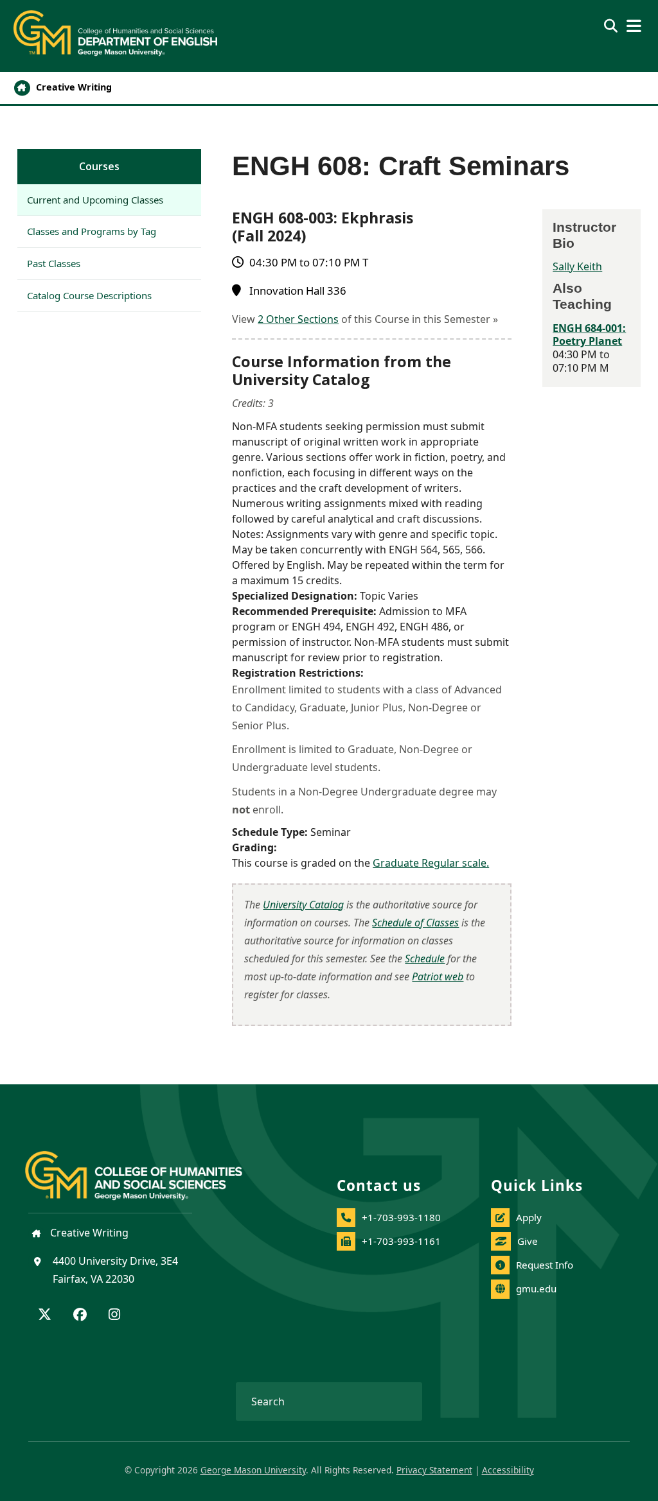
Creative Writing (72, 87)
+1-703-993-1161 (401, 1241)
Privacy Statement (434, 1470)
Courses (99, 166)
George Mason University (253, 1470)
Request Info (544, 1264)
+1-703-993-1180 (401, 1217)
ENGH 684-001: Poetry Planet (589, 335)
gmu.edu (536, 1288)
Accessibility (508, 1470)
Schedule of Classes (415, 922)
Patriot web (437, 976)
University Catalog (303, 905)
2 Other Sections (298, 319)
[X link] (44, 1315)
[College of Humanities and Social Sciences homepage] (146, 1168)
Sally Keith (577, 266)
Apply (529, 1217)
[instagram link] (114, 1315)
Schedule (425, 958)
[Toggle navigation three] (634, 26)
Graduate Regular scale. (431, 863)
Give (527, 1241)
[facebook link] (80, 1315)
